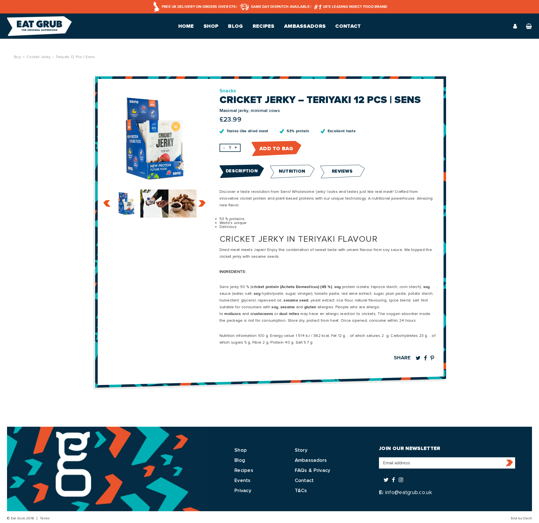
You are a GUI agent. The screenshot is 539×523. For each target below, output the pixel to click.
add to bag (276, 148)
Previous (106, 203)
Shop (211, 26)
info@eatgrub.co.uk (408, 492)
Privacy (242, 490)
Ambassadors (305, 26)
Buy (17, 56)
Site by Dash (521, 518)
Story (301, 450)
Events (242, 480)
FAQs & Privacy (312, 470)
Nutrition (292, 171)
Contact (348, 26)
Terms (45, 518)
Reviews (342, 171)
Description (242, 171)
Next (201, 203)
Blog (235, 26)
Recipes (264, 26)
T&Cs (301, 490)
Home (186, 26)
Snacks (228, 91)
